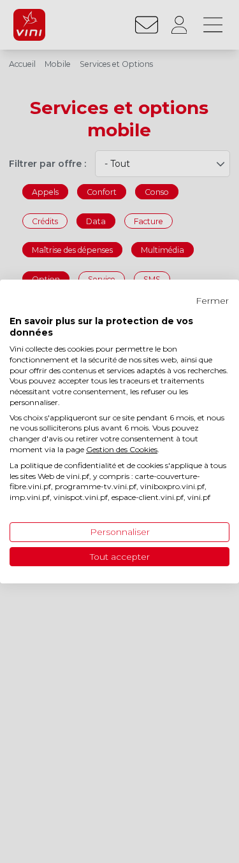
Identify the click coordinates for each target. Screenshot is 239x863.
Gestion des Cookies (121, 449)
